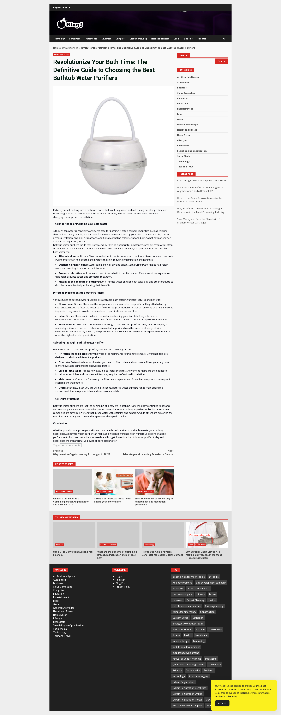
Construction (207, 612)
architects (178, 588)
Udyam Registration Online (187, 693)
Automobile (91, 39)
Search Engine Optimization (192, 151)
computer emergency (184, 612)
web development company (188, 705)
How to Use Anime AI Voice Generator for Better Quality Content (163, 535)
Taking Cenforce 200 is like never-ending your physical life (113, 482)
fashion (200, 629)
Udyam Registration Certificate (189, 688)
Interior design (181, 641)
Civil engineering (214, 606)
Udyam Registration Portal (187, 699)
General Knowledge (187, 124)
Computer (120, 39)
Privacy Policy (123, 586)
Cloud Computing (138, 39)
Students (209, 670)
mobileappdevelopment (186, 652)
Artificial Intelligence (188, 77)
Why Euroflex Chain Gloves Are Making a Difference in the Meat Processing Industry (207, 535)
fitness (176, 635)
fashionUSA (215, 629)
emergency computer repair (188, 623)
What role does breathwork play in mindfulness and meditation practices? (154, 482)
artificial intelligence (198, 588)
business (177, 600)
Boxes (212, 594)
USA (208, 699)
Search (183, 55)
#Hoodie (214, 576)
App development (182, 582)
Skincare (177, 670)
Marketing (199, 641)
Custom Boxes (180, 617)
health (187, 635)
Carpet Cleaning (195, 600)
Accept (222, 703)
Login (176, 39)
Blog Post (188, 39)
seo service (215, 664)
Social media (193, 670)
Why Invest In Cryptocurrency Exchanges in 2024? (81, 452)
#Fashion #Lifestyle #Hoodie (189, 576)
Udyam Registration (183, 682)
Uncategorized (70, 47)
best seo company (182, 594)
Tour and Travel (185, 166)
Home (56, 47)
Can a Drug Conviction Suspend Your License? (202, 180)
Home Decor (75, 39)
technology (179, 676)
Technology (59, 39)
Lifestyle (182, 140)
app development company (211, 582)
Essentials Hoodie (182, 629)
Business (182, 87)
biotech (201, 594)
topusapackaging (198, 676)
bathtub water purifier (140, 437)
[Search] (224, 39)
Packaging (211, 658)
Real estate (183, 145)
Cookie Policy (231, 696)
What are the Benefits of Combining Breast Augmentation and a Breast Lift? (72, 482)
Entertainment (185, 108)
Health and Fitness (160, 39)
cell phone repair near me (187, 606)
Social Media (183, 156)
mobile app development (186, 647)
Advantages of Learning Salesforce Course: (148, 452)
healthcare (201, 635)
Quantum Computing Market (188, 664)
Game (180, 119)
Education (106, 39)
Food (179, 114)
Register (202, 39)
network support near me (187, 658)
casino (212, 600)
